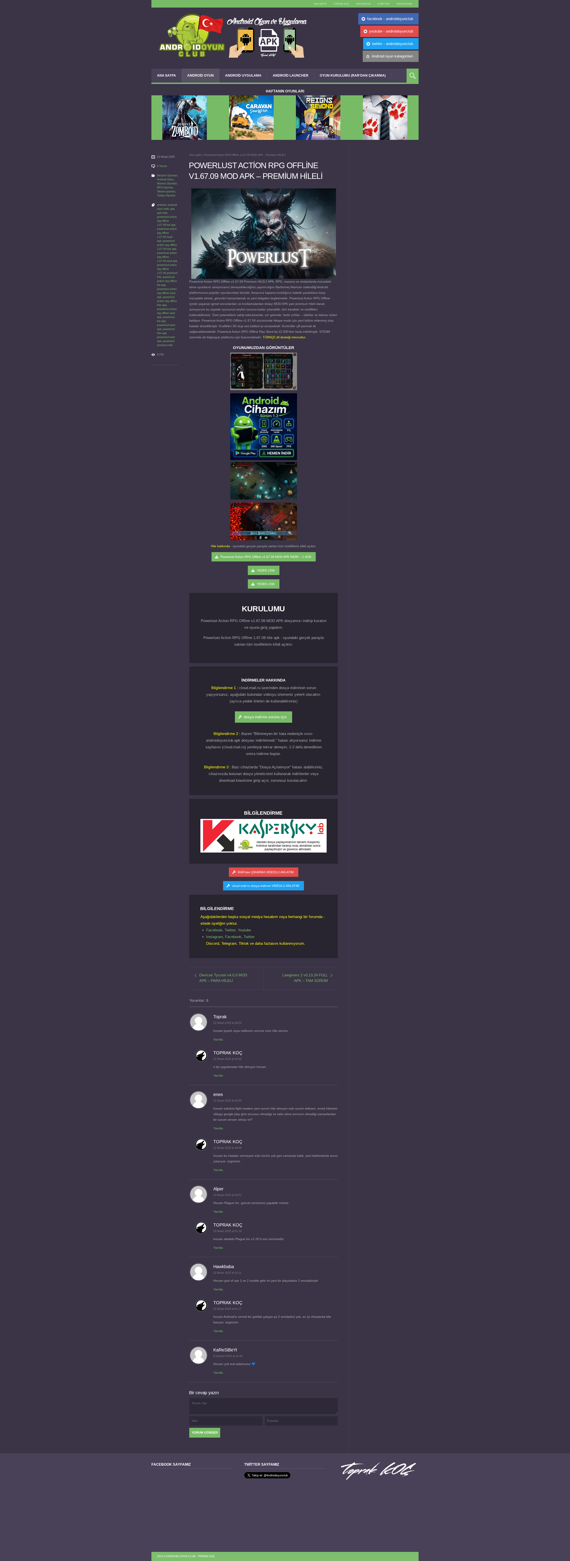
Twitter (230, 930)
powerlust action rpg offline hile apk (167, 301)
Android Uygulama (243, 75)
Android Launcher (290, 75)
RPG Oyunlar (165, 187)
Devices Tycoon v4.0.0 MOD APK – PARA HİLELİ (223, 978)
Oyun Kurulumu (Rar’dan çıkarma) (353, 75)
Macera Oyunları (167, 183)
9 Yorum (162, 166)
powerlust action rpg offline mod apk (167, 313)
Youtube (244, 930)
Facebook (214, 930)
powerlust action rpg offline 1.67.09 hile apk (167, 245)
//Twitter (383, 3)
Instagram (214, 937)
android (161, 204)
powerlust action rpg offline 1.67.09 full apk (167, 220)
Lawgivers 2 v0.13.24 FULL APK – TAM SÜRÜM (305, 978)
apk (172, 208)
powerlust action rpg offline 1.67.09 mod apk (167, 257)
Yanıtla (218, 1039)
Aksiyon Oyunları (167, 175)
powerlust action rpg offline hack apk (167, 293)
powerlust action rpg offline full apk (167, 281)
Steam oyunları (166, 191)
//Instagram (404, 3)
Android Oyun (200, 75)
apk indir (162, 212)
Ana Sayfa (166, 75)
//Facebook (363, 3)
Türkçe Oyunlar (166, 195)
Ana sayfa (320, 3)
